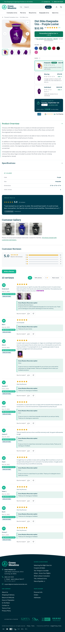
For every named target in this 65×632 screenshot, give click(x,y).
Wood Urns (32, 13)
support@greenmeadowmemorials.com (15, 584)
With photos (38, 278)
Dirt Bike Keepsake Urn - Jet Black (58, 48)
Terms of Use (6, 608)
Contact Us (5, 605)
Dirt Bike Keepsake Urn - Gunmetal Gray (40, 48)
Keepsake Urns (44, 13)
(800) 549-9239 (9, 577)
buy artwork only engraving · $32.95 (47, 39)
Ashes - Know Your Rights (42, 573)
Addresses (37, 597)
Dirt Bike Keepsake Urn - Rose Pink (36, 52)
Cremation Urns (12, 13)
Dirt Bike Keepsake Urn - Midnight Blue (36, 48)
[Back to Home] (2, 17)
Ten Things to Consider (41, 571)
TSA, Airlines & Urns (40, 578)
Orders (36, 595)
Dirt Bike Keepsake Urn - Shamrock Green (49, 48)
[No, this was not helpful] (33, 313)
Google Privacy (54, 626)
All (30, 278)
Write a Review (9, 271)
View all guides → (39, 581)
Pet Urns (23, 13)
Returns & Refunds (8, 597)
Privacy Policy (6, 611)
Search (48, 7)
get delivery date (53, 105)
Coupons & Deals (39, 568)
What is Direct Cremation (42, 576)
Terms (32, 626)
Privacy (28, 626)
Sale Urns (55, 13)
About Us (5, 592)
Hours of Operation (8, 600)
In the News (6, 603)
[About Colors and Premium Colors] (41, 45)
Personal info (38, 592)
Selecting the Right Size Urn (43, 565)
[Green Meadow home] (9, 7)
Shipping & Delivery (8, 595)
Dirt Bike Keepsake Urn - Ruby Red (54, 48)
